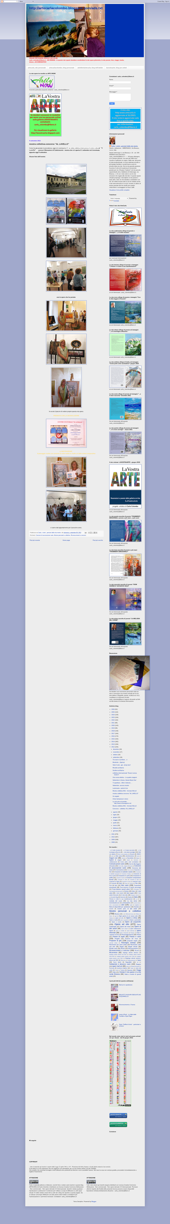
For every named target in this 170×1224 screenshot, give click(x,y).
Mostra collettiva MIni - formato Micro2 (125, 791)
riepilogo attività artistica (130, 952)
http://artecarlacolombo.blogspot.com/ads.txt (66, 8)
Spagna (138, 964)
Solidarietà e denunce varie (119, 964)
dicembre (116, 749)
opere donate (124, 928)
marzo (115, 825)
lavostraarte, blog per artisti (116, 68)
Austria (123, 858)
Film (136, 883)
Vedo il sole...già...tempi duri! (122, 765)
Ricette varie (113, 948)
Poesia (139, 934)
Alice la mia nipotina (123, 854)
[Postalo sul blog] (91, 533)
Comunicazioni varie (116, 864)
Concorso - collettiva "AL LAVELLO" (124, 808)
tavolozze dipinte (122, 968)
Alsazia (132, 854)
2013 (113, 744)
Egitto (120, 883)
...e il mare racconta (128, 850)
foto (116, 885)
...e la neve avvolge (129, 852)
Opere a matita (113, 920)
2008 (113, 842)
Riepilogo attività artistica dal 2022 (118, 954)
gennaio (115, 831)
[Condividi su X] (93, 533)
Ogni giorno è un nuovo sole (128, 916)
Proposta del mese (131, 938)
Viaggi (138, 970)
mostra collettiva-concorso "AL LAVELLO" (125, 793)
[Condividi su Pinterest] (96, 533)
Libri (122, 905)
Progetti (117, 938)
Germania (136, 889)
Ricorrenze (113, 952)
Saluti (139, 960)
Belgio (137, 858)
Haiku (133, 891)
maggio (115, 820)
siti (137, 962)
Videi (114, 972)
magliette (137, 905)
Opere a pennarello (135, 920)
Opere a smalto (116, 922)
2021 (113, 723)
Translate (116, 201)
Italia (135, 897)
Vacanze (130, 970)
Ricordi (137, 950)
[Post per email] (85, 532)
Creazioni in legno (114, 881)
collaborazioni (113, 862)
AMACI (139, 854)
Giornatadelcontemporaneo (115, 891)
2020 (113, 725)
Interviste (123, 897)
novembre (116, 752)
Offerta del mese (130, 914)
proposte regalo (132, 940)
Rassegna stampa (128, 943)
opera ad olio (119, 918)
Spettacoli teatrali (135, 966)
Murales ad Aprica (118, 767)
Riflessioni (123, 960)
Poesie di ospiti (119, 937)
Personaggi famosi (127, 934)
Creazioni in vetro (126, 881)
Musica (117, 914)
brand (128, 860)
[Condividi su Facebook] (95, 533)
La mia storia (132, 901)
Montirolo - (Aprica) (119, 762)
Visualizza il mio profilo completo (119, 190)
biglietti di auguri (115, 860)
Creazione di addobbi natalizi (123, 872)
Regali (122, 946)
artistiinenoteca (130, 856)
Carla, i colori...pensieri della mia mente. (124, 146)
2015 (113, 739)
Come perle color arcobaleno (129, 862)
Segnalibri (128, 962)
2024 (113, 714)
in (140, 895)
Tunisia (122, 970)
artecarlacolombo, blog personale (61, 68)
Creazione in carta (124, 875)
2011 (113, 834)
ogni (116, 916)
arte (112, 856)
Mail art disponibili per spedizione (119, 907)
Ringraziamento (131, 960)
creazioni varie (137, 881)
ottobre (115, 754)
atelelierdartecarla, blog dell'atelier (90, 68)
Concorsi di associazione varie (44, 535)
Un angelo (116, 796)
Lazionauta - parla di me (120, 788)
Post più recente (35, 540)
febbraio (116, 828)
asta (138, 856)
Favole (131, 883)
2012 (113, 747)
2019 (113, 728)
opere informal (130, 930)
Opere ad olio (122, 924)
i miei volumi (119, 893)
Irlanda (130, 897)
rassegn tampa (113, 942)
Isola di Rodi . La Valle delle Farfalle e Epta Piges (127, 1015)
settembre (116, 757)
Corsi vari (129, 870)
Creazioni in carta (122, 879)
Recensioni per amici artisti (118, 944)
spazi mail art (117, 966)
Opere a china (131, 918)
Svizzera (111, 968)
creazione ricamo (120, 877)
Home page (66, 540)
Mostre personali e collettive (62, 535)
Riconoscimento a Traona (127, 1004)
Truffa (116, 970)
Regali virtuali (132, 946)
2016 (113, 736)
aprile (115, 822)
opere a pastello (124, 920)
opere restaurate (124, 932)
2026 (113, 709)
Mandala (136, 907)
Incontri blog (114, 897)
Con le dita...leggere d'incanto (125, 866)
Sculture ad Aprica (118, 770)
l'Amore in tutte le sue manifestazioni (121, 899)
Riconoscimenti (133, 948)
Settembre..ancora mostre (121, 785)
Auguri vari (113, 858)
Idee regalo (130, 893)
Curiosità (113, 883)
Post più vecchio (98, 540)
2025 (113, 712)
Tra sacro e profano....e (120, 759)
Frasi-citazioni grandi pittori (121, 889)
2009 (113, 839)
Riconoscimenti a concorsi (78, 535)
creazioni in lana (134, 879)
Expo (126, 883)
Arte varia (119, 856)
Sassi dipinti (117, 962)
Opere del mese (125, 926)
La (136, 899)
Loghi (131, 905)
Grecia (126, 891)
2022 (113, 720)
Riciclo (123, 948)
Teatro (132, 968)
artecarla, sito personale (37, 68)
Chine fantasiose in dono (120, 799)
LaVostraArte (126, 903)
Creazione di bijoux (126, 873)
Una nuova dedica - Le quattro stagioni (125, 777)
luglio (115, 814)
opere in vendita (120, 930)
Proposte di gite (115, 941)
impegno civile (134, 895)
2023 (113, 717)
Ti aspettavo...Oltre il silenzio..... (122, 783)
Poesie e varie (135, 937)
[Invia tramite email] (89, 533)
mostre (111, 908)
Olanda (111, 918)
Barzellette (130, 858)
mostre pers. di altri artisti (127, 908)
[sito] (118, 1118)
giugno (115, 817)
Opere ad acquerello (133, 922)
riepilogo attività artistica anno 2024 (125, 956)
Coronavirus (120, 870)
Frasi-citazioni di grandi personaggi (130, 887)
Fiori (110, 885)
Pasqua (132, 932)
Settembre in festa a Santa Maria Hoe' (124, 780)
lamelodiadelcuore (114, 903)
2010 (113, 837)
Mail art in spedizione (125, 985)
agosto (115, 812)
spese (127, 966)
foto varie (124, 885)
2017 (113, 733)
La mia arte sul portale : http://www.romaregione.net (122, 802)
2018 (113, 731)
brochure (136, 860)
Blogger (93, 1201)
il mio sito (124, 895)
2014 (113, 741)
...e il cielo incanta (114, 850)
